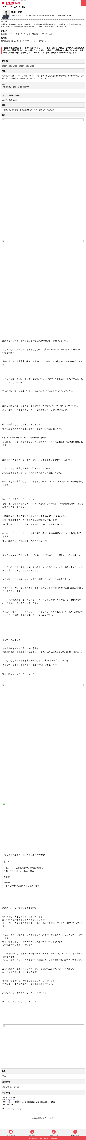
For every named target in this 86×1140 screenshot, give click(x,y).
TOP (4, 7)
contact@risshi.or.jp (14, 1109)
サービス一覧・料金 (17, 7)
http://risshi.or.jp (13, 1100)
